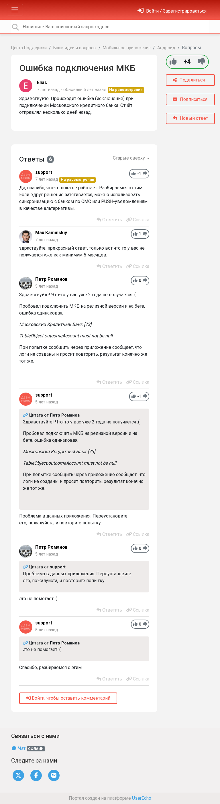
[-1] (201, 61)
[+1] (173, 61)
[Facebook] (36, 775)
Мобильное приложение (127, 47)
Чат (30, 748)
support (43, 172)
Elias (42, 82)
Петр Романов (51, 279)
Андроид (166, 47)
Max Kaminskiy (51, 232)
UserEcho (141, 798)
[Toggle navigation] (15, 9)
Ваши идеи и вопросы (74, 47)
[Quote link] (26, 415)
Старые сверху (129, 158)
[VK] (54, 775)
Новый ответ (193, 118)
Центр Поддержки (29, 47)
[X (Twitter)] (18, 775)
